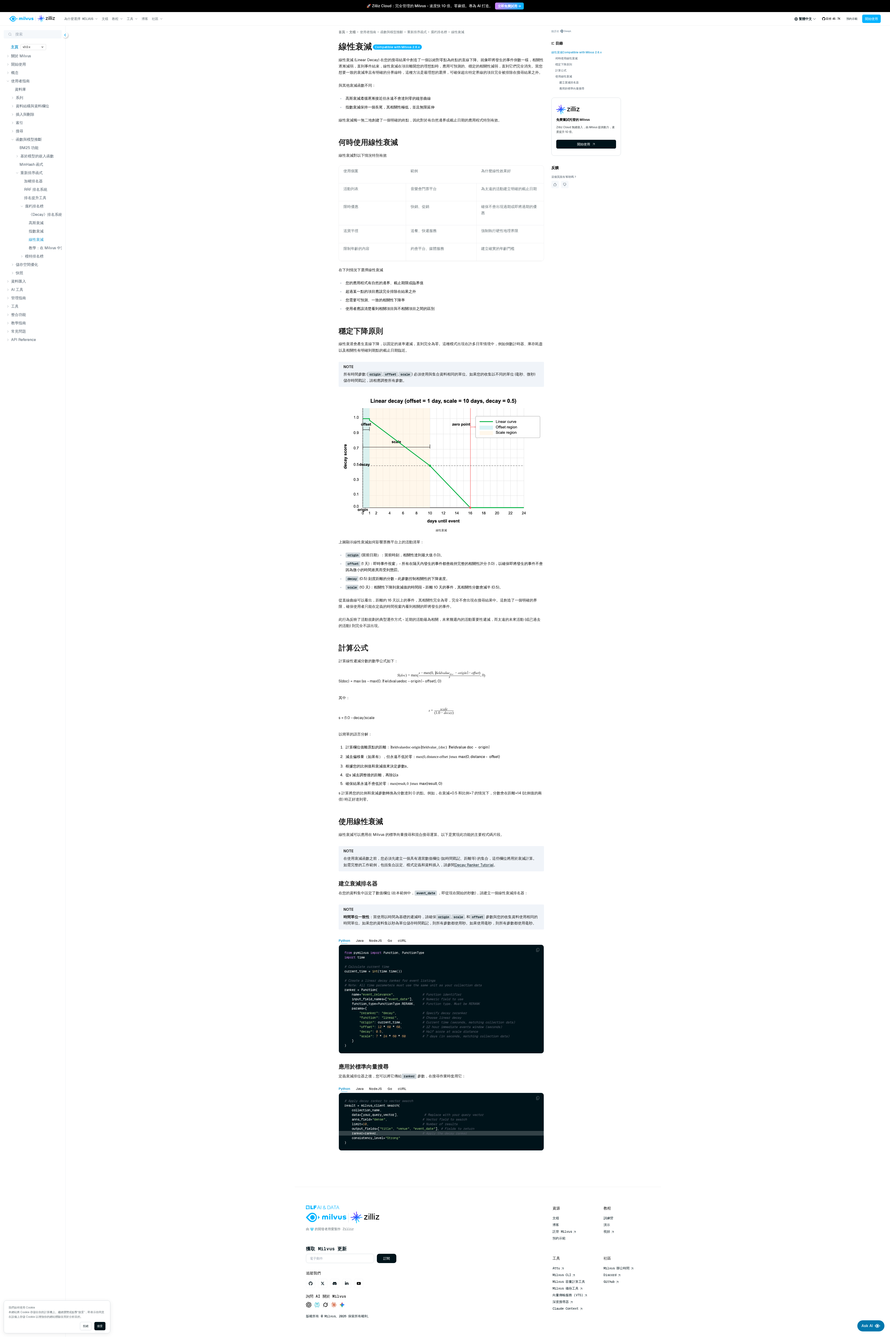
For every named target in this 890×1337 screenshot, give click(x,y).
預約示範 (852, 19)
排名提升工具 (35, 197)
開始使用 (871, 19)
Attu (556, 1268)
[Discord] (334, 1283)
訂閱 (386, 1258)
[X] (322, 1283)
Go (390, 941)
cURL (402, 941)
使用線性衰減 (563, 76)
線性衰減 (36, 239)
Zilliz (348, 1229)
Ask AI (867, 1325)
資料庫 (20, 89)
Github (609, 1282)
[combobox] (805, 18)
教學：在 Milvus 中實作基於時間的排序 (44, 247)
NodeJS (375, 941)
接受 (100, 1326)
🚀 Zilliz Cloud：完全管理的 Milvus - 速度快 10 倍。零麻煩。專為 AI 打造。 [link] (429, 5)
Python (344, 941)
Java (359, 941)
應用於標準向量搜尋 (571, 88)
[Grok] (325, 1305)
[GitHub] (310, 1283)
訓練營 (608, 1218)
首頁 (342, 32)
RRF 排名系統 (35, 189)
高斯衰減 (36, 222)
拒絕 (86, 1326)
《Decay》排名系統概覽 (44, 214)
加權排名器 (33, 181)
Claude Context (565, 1308)
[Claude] (334, 1305)
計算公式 (560, 70)
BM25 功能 (28, 147)
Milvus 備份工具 (565, 1288)
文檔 (105, 19)
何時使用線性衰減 (566, 58)
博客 (145, 19)
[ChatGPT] (309, 1305)
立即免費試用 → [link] (509, 6)
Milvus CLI (562, 1275)
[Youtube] (358, 1283)
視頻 (607, 1231)
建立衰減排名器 (569, 82)
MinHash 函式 (31, 164)
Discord (610, 1275)
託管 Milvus (562, 1231)
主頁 (14, 47)
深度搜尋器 (561, 1302)
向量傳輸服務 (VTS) (568, 1295)
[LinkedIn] (346, 1283)
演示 (607, 1225)
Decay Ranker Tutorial (474, 865)
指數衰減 (36, 231)
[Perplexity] (317, 1305)
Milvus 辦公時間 (616, 1268)
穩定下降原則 (563, 64)
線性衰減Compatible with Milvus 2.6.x (576, 52)
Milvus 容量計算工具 (569, 1282)
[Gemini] (342, 1305)
